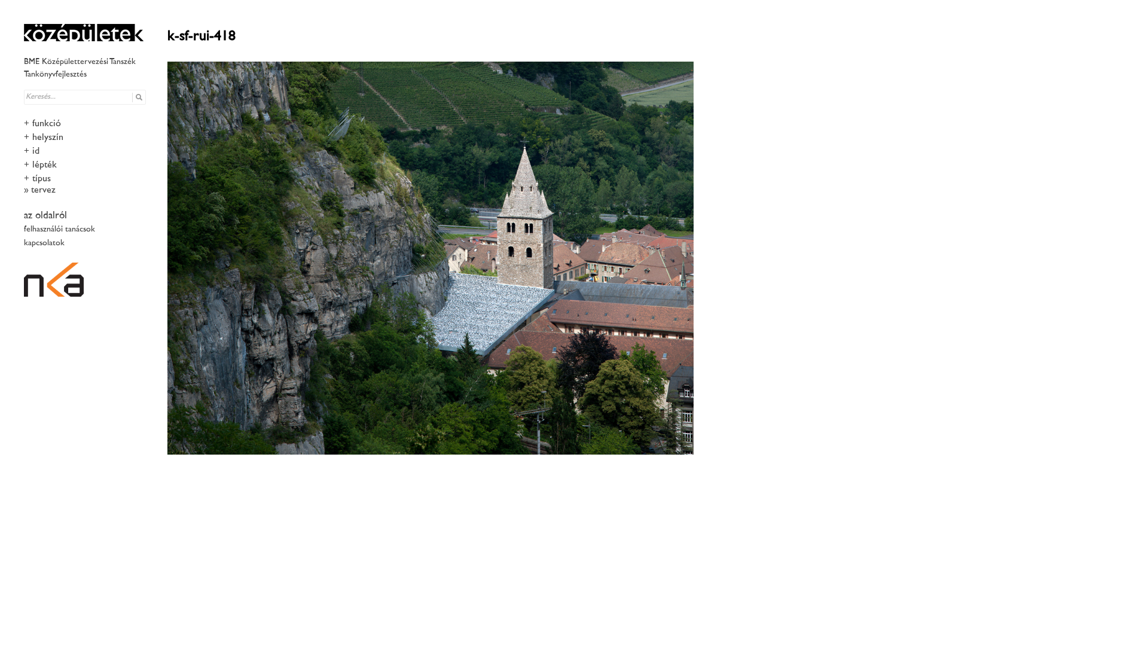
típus (41, 179)
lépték (44, 165)
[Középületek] (84, 32)
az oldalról (45, 216)
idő (37, 151)
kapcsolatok (44, 243)
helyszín (47, 137)
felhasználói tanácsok (59, 229)
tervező (44, 190)
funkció (46, 124)
